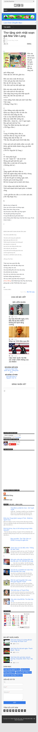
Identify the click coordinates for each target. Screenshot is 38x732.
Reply (6, 39)
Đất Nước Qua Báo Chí (11, 675)
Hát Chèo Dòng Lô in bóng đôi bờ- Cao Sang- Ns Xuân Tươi (21, 640)
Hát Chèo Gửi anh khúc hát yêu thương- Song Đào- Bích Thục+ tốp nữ (22, 658)
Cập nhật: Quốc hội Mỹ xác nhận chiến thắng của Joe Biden (19, 360)
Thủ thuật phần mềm (28, 718)
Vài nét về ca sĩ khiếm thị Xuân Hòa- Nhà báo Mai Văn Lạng (22, 570)
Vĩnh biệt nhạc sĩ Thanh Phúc (20, 590)
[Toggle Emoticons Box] (4, 391)
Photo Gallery (8, 672)
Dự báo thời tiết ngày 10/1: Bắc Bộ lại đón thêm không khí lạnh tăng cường (19, 321)
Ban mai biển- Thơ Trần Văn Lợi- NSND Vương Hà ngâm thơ (21, 539)
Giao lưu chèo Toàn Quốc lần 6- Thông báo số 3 (11, 370)
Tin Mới (7, 27)
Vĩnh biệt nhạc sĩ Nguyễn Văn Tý (11, 377)
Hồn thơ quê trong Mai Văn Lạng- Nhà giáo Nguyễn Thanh (21, 580)
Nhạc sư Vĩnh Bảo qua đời (19, 341)
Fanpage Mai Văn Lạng (18, 5)
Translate (18, 437)
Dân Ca (23, 669)
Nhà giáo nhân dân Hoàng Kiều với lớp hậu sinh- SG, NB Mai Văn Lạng (22, 560)
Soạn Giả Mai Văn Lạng (16, 718)
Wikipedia (22, 5)
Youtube (15, 5)
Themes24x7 (20, 720)
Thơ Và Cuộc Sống (9, 40)
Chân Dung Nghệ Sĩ (10, 669)
